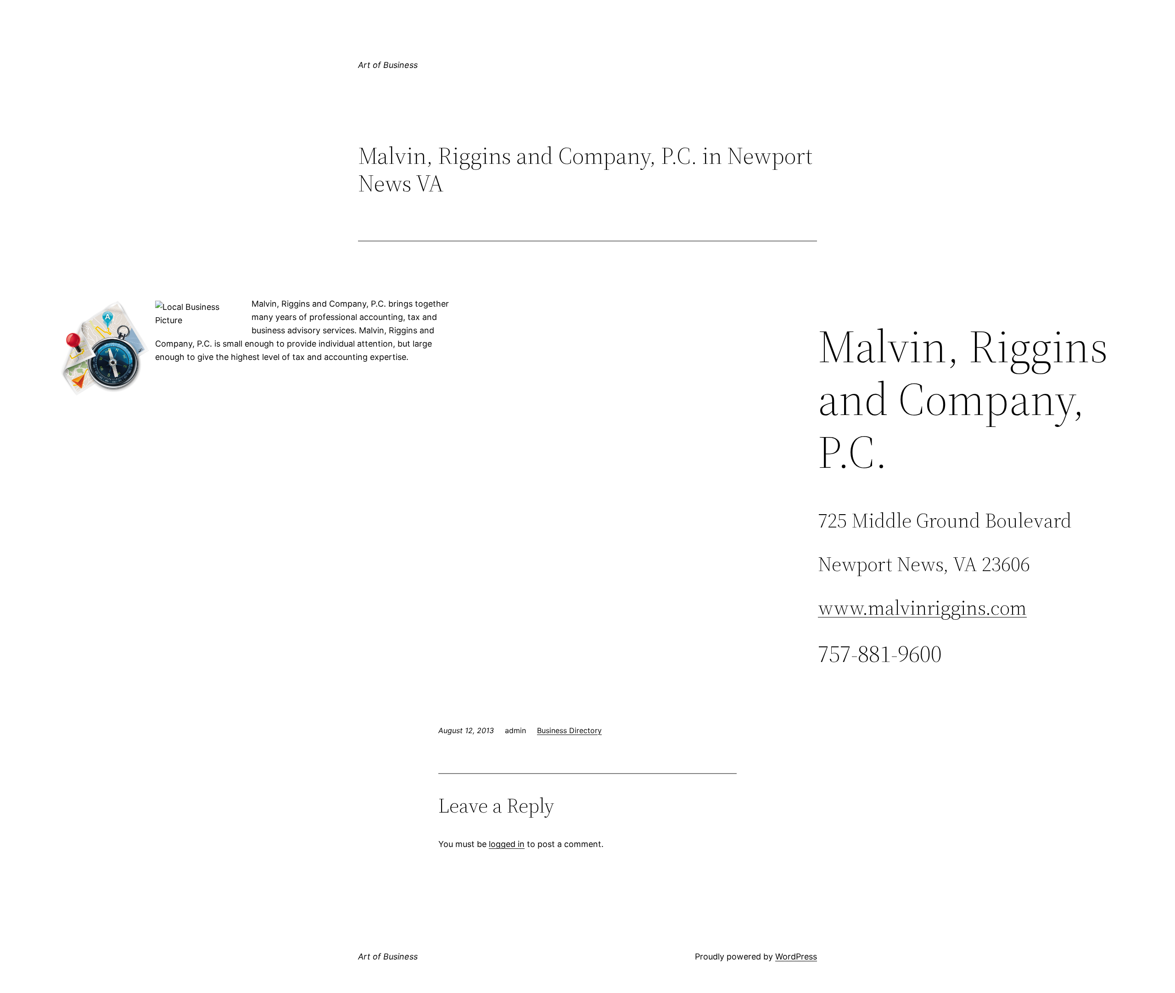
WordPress (796, 956)
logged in (507, 844)
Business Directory (569, 730)
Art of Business (388, 65)
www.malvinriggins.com (922, 608)
